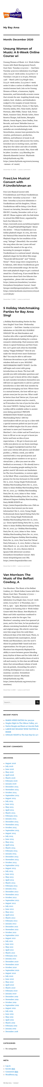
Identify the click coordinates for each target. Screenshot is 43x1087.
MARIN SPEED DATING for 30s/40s (19, 720)
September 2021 (12, 935)
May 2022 (9, 912)
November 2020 (12, 964)
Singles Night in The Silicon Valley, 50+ (21, 723)
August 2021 (10, 938)
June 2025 (9, 804)
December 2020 (11, 962)
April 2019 (9, 1020)
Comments (11, 1072)
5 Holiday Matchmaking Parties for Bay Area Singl (21, 311)
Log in (8, 1066)
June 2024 (9, 839)
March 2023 (10, 883)
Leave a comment (24, 169)
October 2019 (10, 1002)
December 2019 (11, 996)
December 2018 (11, 1031)
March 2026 (10, 778)
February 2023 (11, 886)
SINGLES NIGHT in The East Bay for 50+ (22, 735)
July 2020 (9, 976)
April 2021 (9, 950)
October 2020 (11, 967)
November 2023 (12, 860)
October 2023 (10, 862)
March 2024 (10, 848)
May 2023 (9, 877)
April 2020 (9, 985)
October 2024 (11, 827)
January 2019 (10, 1029)
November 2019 (11, 999)
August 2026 (10, 763)
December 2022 (11, 892)
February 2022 (11, 921)
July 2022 (9, 906)
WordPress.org (11, 1075)
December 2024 (11, 822)
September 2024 (12, 830)
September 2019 (12, 1005)
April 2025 (9, 810)
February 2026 (11, 781)
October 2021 (10, 932)
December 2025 (11, 787)
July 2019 (9, 1011)
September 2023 (12, 865)
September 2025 (12, 795)
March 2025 (10, 813)
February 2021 (11, 956)
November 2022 (12, 894)
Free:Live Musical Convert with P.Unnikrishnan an (17, 182)
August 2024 (10, 833)
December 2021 (11, 927)
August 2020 (10, 973)
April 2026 (9, 775)
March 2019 (10, 1023)
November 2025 (12, 790)
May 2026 (9, 772)
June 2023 (9, 874)
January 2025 (10, 819)
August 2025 (10, 798)
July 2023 (9, 871)
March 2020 (10, 988)
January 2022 (10, 924)
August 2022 (10, 903)
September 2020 (12, 970)
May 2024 (9, 842)
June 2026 (9, 769)
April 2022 (9, 915)
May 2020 (9, 982)
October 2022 (11, 897)
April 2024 (9, 845)
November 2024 (12, 825)
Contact (15, 1083)
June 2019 (9, 1014)
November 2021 (11, 929)
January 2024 (10, 854)
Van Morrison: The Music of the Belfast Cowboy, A (18, 578)
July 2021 (9, 941)
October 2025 (11, 792)
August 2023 (10, 868)
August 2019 (10, 1008)
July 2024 (9, 836)
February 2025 (11, 816)
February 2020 (11, 991)
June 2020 (9, 979)
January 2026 (10, 784)
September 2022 (12, 900)
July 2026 (9, 766)
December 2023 (11, 857)
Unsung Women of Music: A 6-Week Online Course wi (21, 52)
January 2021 (10, 959)
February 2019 (11, 1026)
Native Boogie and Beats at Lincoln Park (22, 726)
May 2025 (9, 807)
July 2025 (9, 801)
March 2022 (10, 918)
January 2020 (10, 994)
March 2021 (10, 953)
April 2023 (9, 880)
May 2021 (9, 947)
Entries (10, 1069)
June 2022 (9, 909)
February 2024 (11, 851)
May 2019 (9, 1017)
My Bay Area (11, 27)
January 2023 (10, 889)
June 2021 (9, 944)
